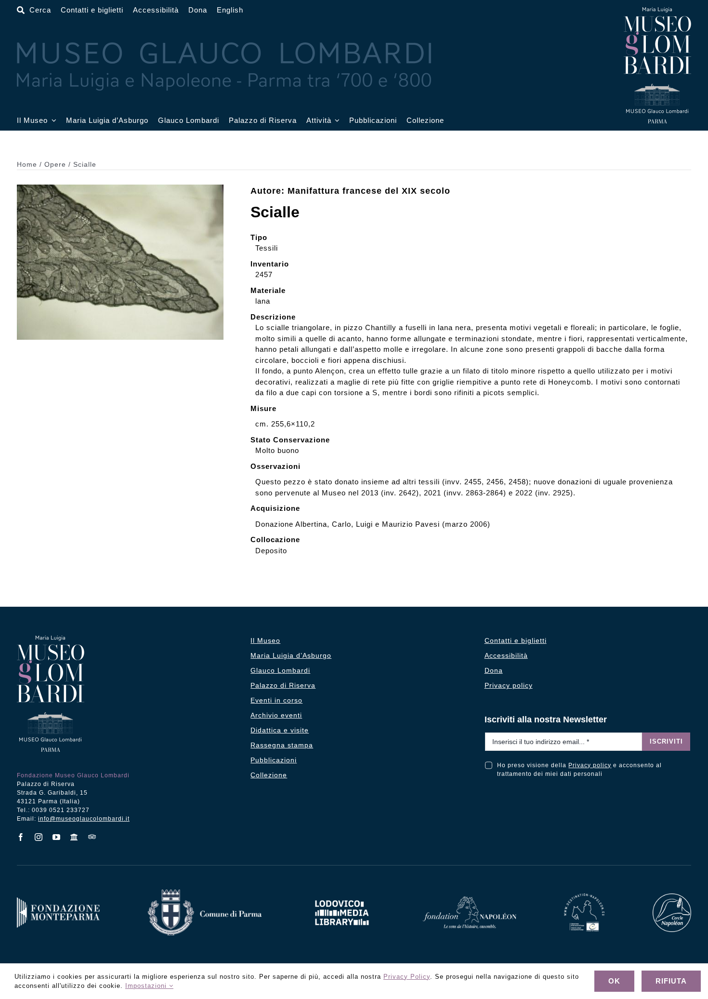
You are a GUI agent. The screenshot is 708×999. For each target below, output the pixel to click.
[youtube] (56, 837)
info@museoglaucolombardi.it (84, 818)
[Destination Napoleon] (584, 897)
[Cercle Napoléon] (672, 897)
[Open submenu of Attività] (335, 120)
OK (614, 981)
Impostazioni (147, 985)
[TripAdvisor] (92, 836)
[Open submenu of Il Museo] (52, 120)
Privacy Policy (406, 976)
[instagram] (39, 837)
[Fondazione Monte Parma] (58, 901)
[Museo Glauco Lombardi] (657, 11)
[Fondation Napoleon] (469, 900)
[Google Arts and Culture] (74, 837)
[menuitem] (230, 10)
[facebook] (21, 837)
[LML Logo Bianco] (342, 897)
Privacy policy (589, 765)
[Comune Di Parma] (205, 893)
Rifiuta (671, 981)
